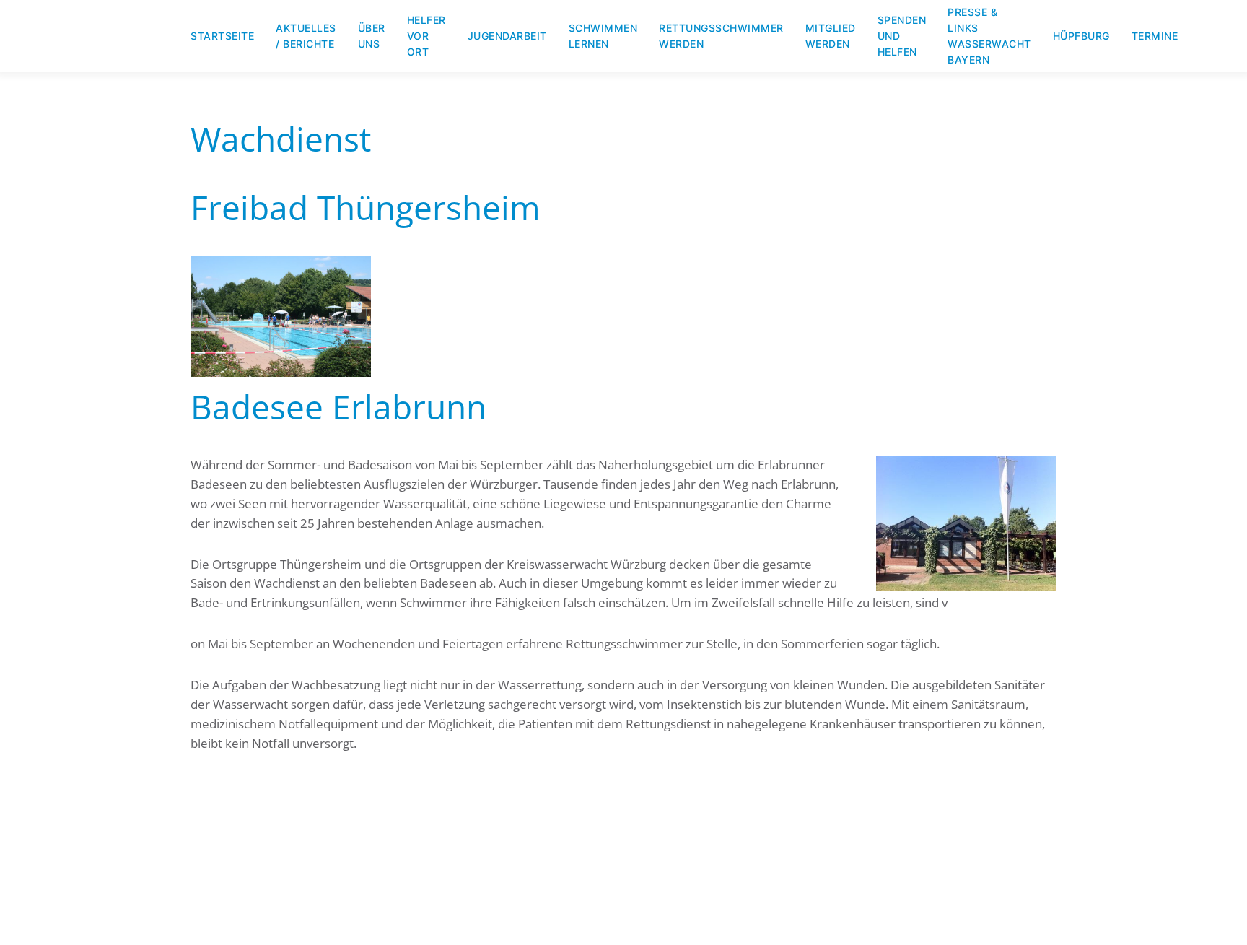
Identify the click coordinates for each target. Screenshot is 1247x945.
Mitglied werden (830, 36)
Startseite (222, 36)
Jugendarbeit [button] (507, 36)
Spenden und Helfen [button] (902, 36)
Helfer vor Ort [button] (426, 36)
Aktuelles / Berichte (306, 36)
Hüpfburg (1081, 36)
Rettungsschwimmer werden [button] (721, 36)
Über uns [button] (371, 36)
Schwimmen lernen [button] (603, 36)
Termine (1155, 36)
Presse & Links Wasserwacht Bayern (989, 36)
